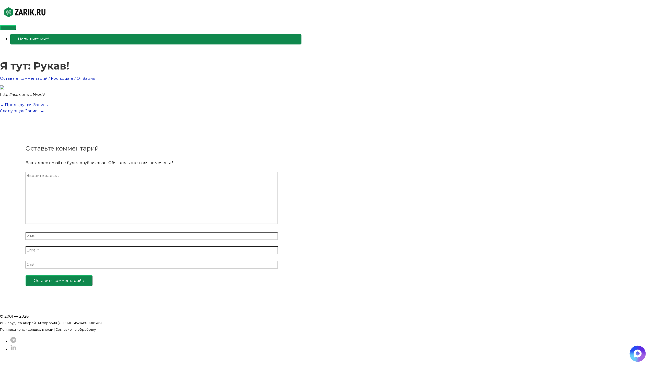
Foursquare (62, 78)
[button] (155, 39)
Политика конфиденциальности (26, 329)
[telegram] (13, 341)
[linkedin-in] (13, 349)
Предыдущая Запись (24, 104)
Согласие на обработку (75, 329)
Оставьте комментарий (24, 78)
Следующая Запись (22, 110)
